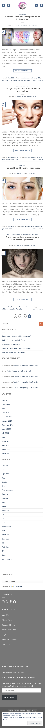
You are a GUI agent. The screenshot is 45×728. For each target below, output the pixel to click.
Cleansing (27, 157)
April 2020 (5, 413)
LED (24, 14)
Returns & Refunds (9, 630)
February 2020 (7, 417)
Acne (3, 470)
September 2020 (8, 405)
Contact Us (6, 644)
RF (3, 551)
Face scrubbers (7, 490)
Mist (3, 531)
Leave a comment (38, 80)
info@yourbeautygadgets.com (13, 672)
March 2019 (6, 449)
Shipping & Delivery (9, 625)
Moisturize (25, 234)
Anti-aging (34, 78)
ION (3, 514)
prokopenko (32, 25)
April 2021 (5, 401)
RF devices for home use (11, 344)
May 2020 (5, 409)
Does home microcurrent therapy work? (16, 336)
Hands (4, 506)
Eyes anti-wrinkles (36, 226)
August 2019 (6, 429)
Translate (18, 586)
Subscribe (9, 698)
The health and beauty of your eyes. (22, 168)
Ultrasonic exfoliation (12, 159)
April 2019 (5, 445)
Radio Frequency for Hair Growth (14, 340)
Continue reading (22, 71)
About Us (5, 615)
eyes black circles (7, 229)
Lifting (12, 80)
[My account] (8, 5)
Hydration (5, 510)
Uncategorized (7, 559)
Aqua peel (5, 474)
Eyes (24, 165)
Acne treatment (25, 78)
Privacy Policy (7, 620)
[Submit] (41, 324)
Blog (21, 14)
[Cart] (41, 5)
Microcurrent (6, 527)
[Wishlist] (3, 5)
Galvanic (5, 494)
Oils (3, 543)
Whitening (27, 80)
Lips (3, 522)
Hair (3, 502)
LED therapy (5, 80)
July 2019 (5, 433)
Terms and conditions (9, 639)
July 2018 (5, 453)
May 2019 (5, 441)
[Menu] (36, 5)
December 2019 (8, 425)
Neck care (5, 539)
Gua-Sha (5, 498)
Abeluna (5, 466)
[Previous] (15, 316)
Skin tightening (18, 80)
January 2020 (7, 421)
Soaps (4, 555)
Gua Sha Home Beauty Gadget (13, 352)
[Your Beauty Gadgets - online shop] (22, 5)
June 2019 (5, 437)
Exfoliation (25, 86)
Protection (33, 234)
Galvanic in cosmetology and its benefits (16, 348)
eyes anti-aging (25, 226)
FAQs (4, 635)
